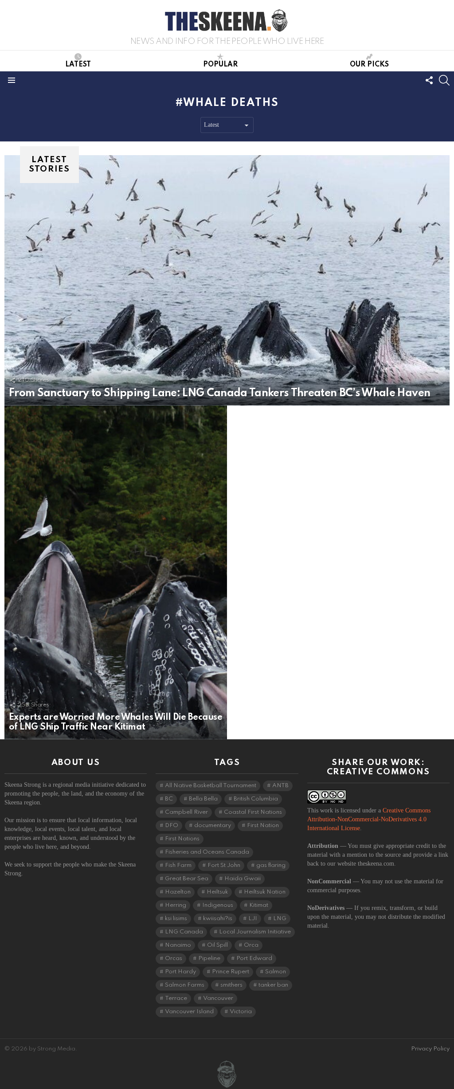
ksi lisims (176, 918)
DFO (171, 825)
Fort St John (223, 865)
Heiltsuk (217, 892)
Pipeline (209, 958)
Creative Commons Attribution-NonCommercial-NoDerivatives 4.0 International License (369, 819)
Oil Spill (217, 945)
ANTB (280, 785)
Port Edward (254, 958)
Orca (251, 945)
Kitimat (258, 905)
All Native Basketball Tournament (210, 785)
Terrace (176, 998)
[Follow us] (429, 80)
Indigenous (217, 905)
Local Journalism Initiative (255, 932)
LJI (252, 918)
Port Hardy (180, 972)
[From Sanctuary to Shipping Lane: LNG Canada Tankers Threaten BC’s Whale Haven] (227, 280)
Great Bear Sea (186, 879)
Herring (175, 905)
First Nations (182, 839)
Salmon (275, 972)
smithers (231, 985)
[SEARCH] (444, 80)
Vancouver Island (189, 1012)
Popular (220, 64)
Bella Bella (203, 799)
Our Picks (369, 64)
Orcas (173, 958)
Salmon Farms (184, 985)
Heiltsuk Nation (265, 892)
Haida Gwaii (242, 879)
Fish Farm (178, 865)
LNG (279, 918)
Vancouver (218, 998)
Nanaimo (178, 945)
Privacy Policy (430, 1049)
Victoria (241, 1012)
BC (169, 799)
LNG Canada (184, 932)
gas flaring (271, 865)
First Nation (263, 825)
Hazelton (178, 892)
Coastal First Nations (253, 812)
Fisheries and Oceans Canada (207, 852)
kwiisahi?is (217, 918)
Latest (78, 64)
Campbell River (186, 812)
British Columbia (256, 799)
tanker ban (273, 985)
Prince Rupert (230, 972)
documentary (212, 825)
